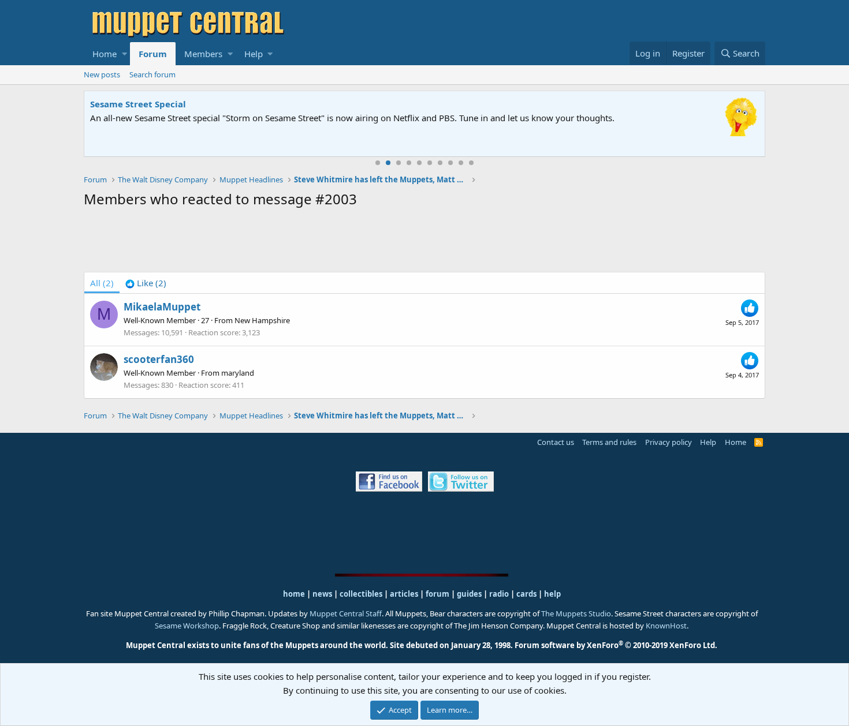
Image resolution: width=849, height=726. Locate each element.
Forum (153, 53)
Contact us (555, 442)
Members (203, 53)
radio (499, 594)
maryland (237, 373)
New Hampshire (262, 320)
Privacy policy (668, 442)
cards (526, 594)
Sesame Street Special (138, 104)
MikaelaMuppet (162, 306)
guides (469, 594)
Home (104, 53)
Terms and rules (609, 442)
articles (405, 594)
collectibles (361, 594)
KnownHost (666, 625)
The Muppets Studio (576, 613)
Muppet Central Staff (346, 613)
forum (437, 594)
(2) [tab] (102, 283)
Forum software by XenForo (616, 645)
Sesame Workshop (187, 625)
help (552, 594)
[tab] (146, 282)
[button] (124, 53)
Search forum (152, 74)
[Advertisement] (424, 242)
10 (471, 162)
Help (253, 53)
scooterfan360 (159, 359)
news (322, 594)
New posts (102, 74)
